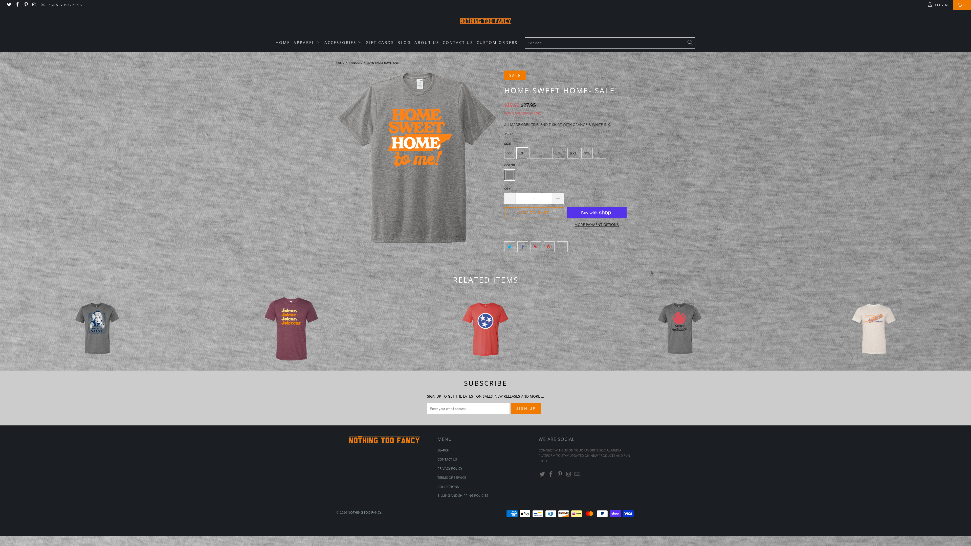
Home (283, 42)
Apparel (305, 42)
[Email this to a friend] (562, 246)
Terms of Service (451, 477)
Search (443, 450)
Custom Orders (497, 42)
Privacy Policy (449, 468)
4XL (600, 153)
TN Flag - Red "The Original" (485, 328)
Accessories (341, 42)
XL (560, 153)
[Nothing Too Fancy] (485, 21)
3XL (587, 153)
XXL (573, 153)
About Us (426, 42)
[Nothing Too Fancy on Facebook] (17, 5)
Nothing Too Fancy (364, 512)
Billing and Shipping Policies (462, 495)
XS (509, 153)
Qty (507, 188)
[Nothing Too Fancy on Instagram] (34, 5)
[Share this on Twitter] (509, 246)
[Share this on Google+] (549, 246)
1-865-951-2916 (65, 5)
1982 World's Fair (680, 328)
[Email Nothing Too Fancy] (42, 5)
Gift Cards (380, 42)
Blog (404, 42)
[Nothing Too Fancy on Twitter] (8, 5)
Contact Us (458, 42)
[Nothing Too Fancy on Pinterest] (25, 5)
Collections (448, 486)
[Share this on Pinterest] (536, 246)
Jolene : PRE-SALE (291, 328)
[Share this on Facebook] (522, 246)
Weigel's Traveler (874, 328)
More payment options (597, 224)
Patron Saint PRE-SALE (97, 328)
